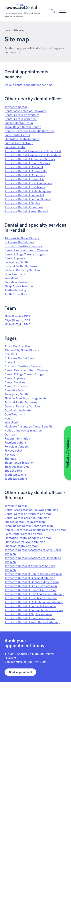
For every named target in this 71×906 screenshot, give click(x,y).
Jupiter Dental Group (19, 123)
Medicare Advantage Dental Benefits (29, 426)
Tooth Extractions (16, 294)
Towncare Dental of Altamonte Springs (30, 159)
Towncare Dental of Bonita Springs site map (33, 574)
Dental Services (15, 382)
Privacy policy (14, 450)
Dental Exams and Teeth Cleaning (26, 250)
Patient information (17, 438)
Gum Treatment (15, 274)
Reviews (10, 454)
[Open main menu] (62, 10)
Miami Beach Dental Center (23, 127)
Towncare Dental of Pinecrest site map (30, 618)
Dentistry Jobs (14, 390)
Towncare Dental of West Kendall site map (32, 622)
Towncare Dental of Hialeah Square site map (34, 602)
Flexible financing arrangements (26, 398)
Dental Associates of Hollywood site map (31, 510)
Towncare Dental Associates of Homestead (33, 155)
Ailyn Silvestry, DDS (17, 320)
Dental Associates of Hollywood (25, 111)
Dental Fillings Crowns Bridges (25, 254)
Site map (10, 458)
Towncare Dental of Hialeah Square (28, 191)
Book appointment (20, 672)
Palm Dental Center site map (23, 534)
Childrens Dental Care (19, 242)
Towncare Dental (16, 107)
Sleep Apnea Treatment (20, 286)
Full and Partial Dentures (21, 266)
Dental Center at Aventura (22, 115)
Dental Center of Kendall (21, 119)
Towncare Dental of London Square (28, 199)
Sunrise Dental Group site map (25, 542)
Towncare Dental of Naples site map (28, 614)
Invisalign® (12, 278)
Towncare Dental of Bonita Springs (27, 163)
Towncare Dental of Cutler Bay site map (31, 586)
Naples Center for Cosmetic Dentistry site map (35, 530)
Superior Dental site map (21, 546)
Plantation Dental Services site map (28, 538)
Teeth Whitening (15, 290)
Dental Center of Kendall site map (27, 518)
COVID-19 (11, 354)
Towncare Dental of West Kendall (26, 211)
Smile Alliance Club (17, 466)
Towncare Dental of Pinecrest (24, 207)
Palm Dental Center (17, 135)
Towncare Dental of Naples (22, 203)
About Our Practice (17, 346)
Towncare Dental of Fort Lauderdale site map (34, 594)
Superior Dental (15, 147)
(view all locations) (14, 16)
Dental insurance (16, 386)
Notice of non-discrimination (23, 430)
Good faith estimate (18, 410)
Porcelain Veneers (17, 282)
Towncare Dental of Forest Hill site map (30, 590)
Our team (11, 434)
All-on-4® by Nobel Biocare (22, 238)
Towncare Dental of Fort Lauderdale (28, 183)
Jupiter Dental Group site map (25, 522)
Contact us (12, 362)
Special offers (14, 471)
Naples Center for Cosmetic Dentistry (29, 131)
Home (8, 30)
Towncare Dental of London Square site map (34, 610)
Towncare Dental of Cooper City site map (32, 582)
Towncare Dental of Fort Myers (25, 187)
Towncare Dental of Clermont (24, 167)
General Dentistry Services (22, 270)
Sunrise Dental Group (19, 143)
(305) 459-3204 (36, 662)
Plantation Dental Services (22, 139)
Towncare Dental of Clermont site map (30, 578)
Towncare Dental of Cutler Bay (25, 175)
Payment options (16, 442)
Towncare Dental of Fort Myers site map (31, 598)
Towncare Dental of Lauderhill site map (30, 606)
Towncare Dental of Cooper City (26, 171)
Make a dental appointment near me (28, 85)
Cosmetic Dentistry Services (23, 246)
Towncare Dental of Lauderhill (24, 195)
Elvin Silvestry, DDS (17, 316)
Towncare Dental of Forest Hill (24, 179)
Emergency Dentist (17, 262)
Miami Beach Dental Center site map (29, 526)
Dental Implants (15, 258)
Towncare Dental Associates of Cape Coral (33, 151)
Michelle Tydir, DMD (17, 324)
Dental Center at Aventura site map (28, 514)
